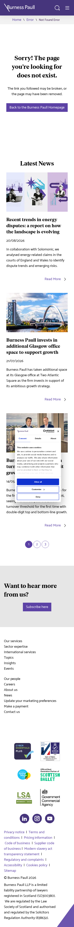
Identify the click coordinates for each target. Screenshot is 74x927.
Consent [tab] (22, 438)
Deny (38, 497)
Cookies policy (36, 865)
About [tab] (53, 438)
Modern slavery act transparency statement (28, 851)
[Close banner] (58, 431)
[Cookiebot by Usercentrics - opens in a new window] (44, 431)
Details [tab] (38, 438)
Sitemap (10, 871)
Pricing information (38, 838)
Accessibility (13, 865)
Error (30, 20)
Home (16, 20)
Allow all (38, 482)
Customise (36, 489)
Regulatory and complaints (24, 860)
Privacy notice (14, 832)
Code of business (17, 843)
